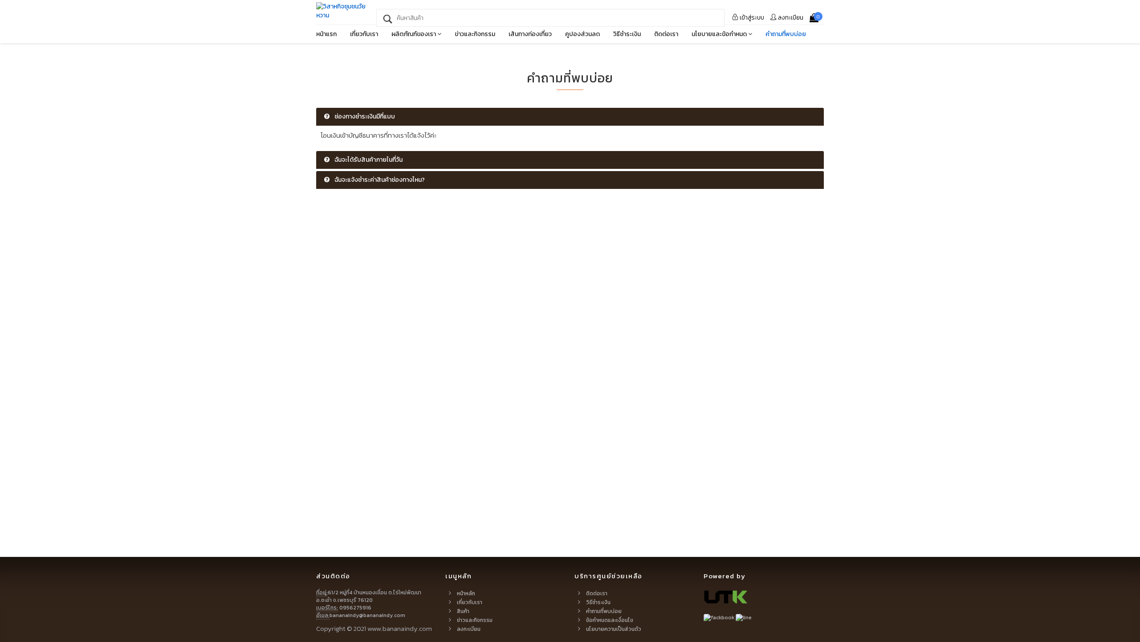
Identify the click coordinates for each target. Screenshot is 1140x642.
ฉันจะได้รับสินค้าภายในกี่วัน (368, 159)
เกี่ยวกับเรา (364, 34)
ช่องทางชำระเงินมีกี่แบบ (364, 116)
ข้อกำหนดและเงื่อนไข (609, 620)
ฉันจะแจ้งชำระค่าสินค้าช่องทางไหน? (379, 179)
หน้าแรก (326, 34)
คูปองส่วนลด (582, 34)
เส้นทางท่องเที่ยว (530, 34)
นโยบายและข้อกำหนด (720, 34)
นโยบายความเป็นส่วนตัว (613, 629)
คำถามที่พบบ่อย (785, 34)
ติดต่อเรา (666, 34)
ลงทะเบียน (790, 17)
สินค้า (463, 611)
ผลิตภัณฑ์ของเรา (414, 34)
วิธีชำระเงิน (627, 34)
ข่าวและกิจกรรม (475, 34)
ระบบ (752, 17)
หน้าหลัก (466, 593)
